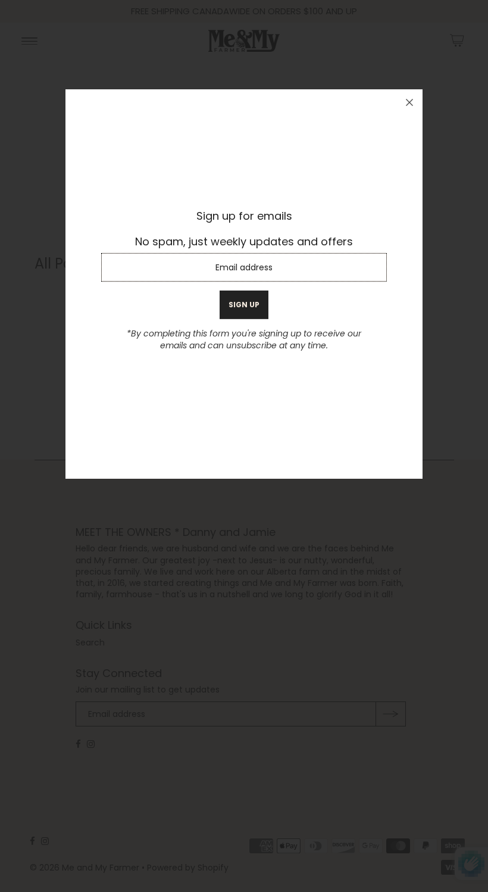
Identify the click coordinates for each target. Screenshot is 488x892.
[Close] (409, 102)
